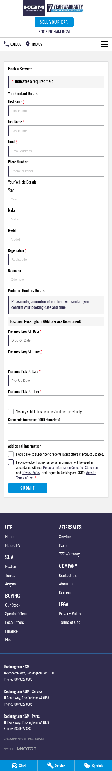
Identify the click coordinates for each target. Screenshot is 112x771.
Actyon (10, 584)
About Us (66, 584)
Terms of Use (69, 622)
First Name (16, 101)
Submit (27, 488)
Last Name (16, 121)
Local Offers (14, 622)
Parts (63, 545)
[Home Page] (54, 8)
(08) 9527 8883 (23, 679)
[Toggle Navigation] (104, 44)
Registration (17, 250)
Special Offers (16, 613)
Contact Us (68, 575)
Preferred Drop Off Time (25, 351)
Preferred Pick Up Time (24, 391)
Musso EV (12, 545)
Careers (65, 592)
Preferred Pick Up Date (24, 371)
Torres (10, 575)
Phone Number (19, 161)
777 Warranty (69, 554)
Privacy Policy (31, 472)
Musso (10, 536)
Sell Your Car (54, 22)
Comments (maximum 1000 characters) (34, 419)
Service (65, 536)
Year (11, 190)
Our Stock (12, 605)
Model (12, 230)
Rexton (10, 566)
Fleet (9, 639)
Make (11, 210)
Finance (11, 631)
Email (12, 141)
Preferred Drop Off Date (24, 331)
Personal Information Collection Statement (71, 467)
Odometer (14, 270)
